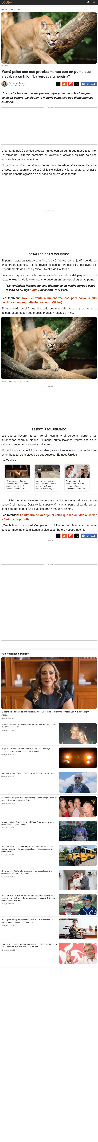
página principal (8, 9)
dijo (34, 290)
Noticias (22, 9)
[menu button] (94, 2)
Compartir (91, 84)
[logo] (7, 2)
